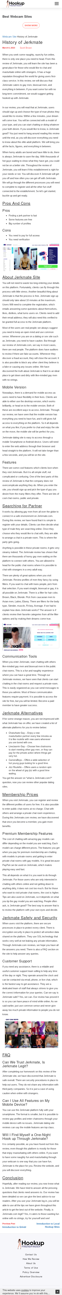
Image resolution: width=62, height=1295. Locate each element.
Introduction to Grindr (14, 1225)
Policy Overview (31, 1272)
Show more (31, 25)
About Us (31, 1263)
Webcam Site (9, 36)
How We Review (31, 1259)
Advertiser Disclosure (31, 1276)
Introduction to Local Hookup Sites (48, 1225)
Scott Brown (26, 47)
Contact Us (31, 1254)
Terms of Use (31, 1267)
